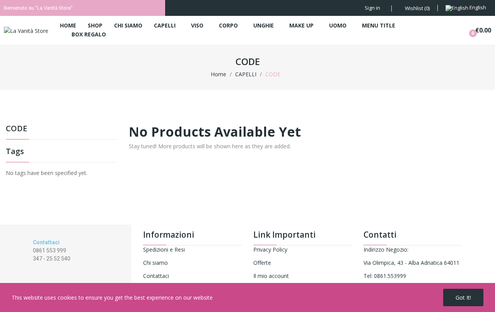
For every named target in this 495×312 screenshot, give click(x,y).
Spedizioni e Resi (164, 249)
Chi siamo (155, 262)
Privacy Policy (270, 249)
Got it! (463, 297)
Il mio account (271, 275)
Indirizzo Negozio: (386, 249)
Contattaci (156, 275)
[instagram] (43, 266)
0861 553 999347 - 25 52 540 (51, 254)
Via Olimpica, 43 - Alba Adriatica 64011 (411, 262)
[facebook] (35, 266)
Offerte (262, 262)
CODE (16, 129)
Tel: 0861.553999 (385, 275)
